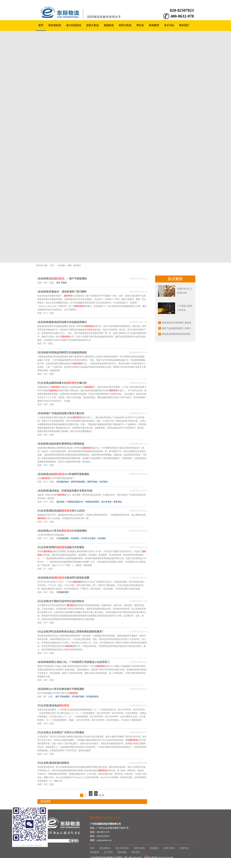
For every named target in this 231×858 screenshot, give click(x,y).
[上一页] (90, 793)
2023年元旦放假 (88, 538)
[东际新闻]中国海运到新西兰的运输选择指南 (62, 352)
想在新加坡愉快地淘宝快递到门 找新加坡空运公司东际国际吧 (192, 334)
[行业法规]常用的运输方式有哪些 (60, 547)
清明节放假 (92, 482)
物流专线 (184, 848)
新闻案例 (154, 25)
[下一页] (96, 793)
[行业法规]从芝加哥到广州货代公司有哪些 (60, 732)
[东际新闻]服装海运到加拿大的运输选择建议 (62, 322)
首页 (40, 25)
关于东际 (169, 25)
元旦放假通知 (62, 538)
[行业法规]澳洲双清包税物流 (53, 763)
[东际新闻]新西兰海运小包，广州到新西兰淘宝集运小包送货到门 (73, 662)
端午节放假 (61, 282)
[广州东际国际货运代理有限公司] (61, 17)
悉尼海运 (118, 502)
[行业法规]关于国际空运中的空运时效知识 (60, 601)
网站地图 (122, 852)
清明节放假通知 (78, 482)
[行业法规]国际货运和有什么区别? (61, 510)
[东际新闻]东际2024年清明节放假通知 (63, 474)
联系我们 (184, 25)
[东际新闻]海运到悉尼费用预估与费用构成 (60, 443)
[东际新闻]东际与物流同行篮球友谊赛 (63, 577)
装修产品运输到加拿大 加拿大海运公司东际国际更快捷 (188, 328)
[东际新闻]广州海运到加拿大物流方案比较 (60, 413)
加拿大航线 (92, 25)
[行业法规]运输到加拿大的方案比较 (62, 383)
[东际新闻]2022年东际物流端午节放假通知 (60, 689)
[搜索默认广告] (115, 147)
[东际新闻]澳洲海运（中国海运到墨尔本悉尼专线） (65, 490)
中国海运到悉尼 (92, 502)
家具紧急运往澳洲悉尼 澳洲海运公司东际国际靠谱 (186, 323)
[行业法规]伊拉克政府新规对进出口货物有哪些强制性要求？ (70, 631)
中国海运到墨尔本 (75, 502)
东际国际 (102, 538)
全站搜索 (61, 265)
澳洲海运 (60, 502)
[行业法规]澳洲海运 (53, 705)
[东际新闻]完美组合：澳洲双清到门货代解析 (62, 291)
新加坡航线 (54, 25)
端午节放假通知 (62, 696)
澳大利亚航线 (73, 25)
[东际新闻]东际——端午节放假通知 (62, 278)
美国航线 (109, 25)
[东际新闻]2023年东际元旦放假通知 (62, 530)
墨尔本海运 (106, 502)
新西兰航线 (125, 25)
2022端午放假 (78, 696)
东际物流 (103, 482)
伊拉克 (140, 25)
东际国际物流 (62, 482)
